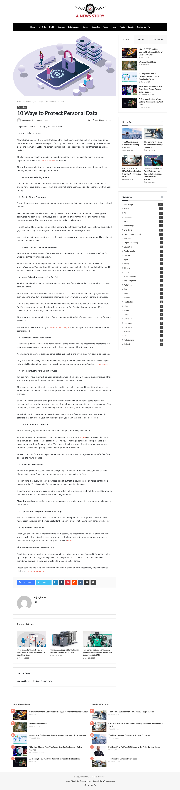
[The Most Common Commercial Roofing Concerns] (132, 133)
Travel (105, 27)
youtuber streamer (35, 571)
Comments (158, 39)
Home (32, 27)
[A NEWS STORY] (90, 11)
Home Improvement (132, 234)
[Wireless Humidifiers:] (129, 65)
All (125, 213)
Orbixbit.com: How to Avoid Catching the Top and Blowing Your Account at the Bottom (153, 173)
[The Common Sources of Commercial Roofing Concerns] (153, 133)
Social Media (129, 251)
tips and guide (130, 281)
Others (127, 268)
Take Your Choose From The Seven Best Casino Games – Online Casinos (150, 89)
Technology (30, 101)
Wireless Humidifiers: (147, 62)
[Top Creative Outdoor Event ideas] (99, 762)
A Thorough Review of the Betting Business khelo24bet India (151, 102)
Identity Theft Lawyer (59, 327)
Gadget (127, 314)
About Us (75, 781)
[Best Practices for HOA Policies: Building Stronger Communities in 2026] (132, 160)
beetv (69, 540)
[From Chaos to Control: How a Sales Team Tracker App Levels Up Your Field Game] (31, 639)
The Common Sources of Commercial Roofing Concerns (153, 144)
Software (128, 327)
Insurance (128, 323)
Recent (141, 39)
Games (85, 27)
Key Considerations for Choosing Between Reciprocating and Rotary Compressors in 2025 (97, 652)
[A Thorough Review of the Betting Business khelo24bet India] (129, 103)
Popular (126, 39)
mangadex (103, 364)
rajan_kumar (26, 120)
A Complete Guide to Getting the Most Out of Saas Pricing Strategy (149, 76)
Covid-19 (128, 319)
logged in (32, 681)
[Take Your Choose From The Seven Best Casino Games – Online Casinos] (129, 90)
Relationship (129, 340)
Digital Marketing (131, 243)
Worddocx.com (109, 781)
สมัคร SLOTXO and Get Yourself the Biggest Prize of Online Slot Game (150, 52)
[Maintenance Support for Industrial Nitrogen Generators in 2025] (64, 639)
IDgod (83, 437)
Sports (130, 27)
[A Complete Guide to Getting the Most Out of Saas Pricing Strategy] (129, 77)
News (114, 27)
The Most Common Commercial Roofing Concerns (130, 144)
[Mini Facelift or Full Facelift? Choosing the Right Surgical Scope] (99, 751)
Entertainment (73, 27)
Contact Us (141, 27)
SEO (126, 293)
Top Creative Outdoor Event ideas (122, 759)
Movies (127, 331)
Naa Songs (128, 204)
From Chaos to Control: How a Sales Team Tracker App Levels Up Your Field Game (31, 652)
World (126, 310)
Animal (127, 344)
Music (126, 306)
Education (96, 27)
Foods (122, 27)
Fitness (127, 298)
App (125, 289)
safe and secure (47, 160)
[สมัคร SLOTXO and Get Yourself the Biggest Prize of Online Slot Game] (129, 53)
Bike (126, 336)
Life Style (42, 27)
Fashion (127, 238)
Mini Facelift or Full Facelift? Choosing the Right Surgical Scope (134, 747)
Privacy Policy (85, 781)
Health (51, 27)
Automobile (128, 285)
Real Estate (129, 302)
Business (61, 27)
